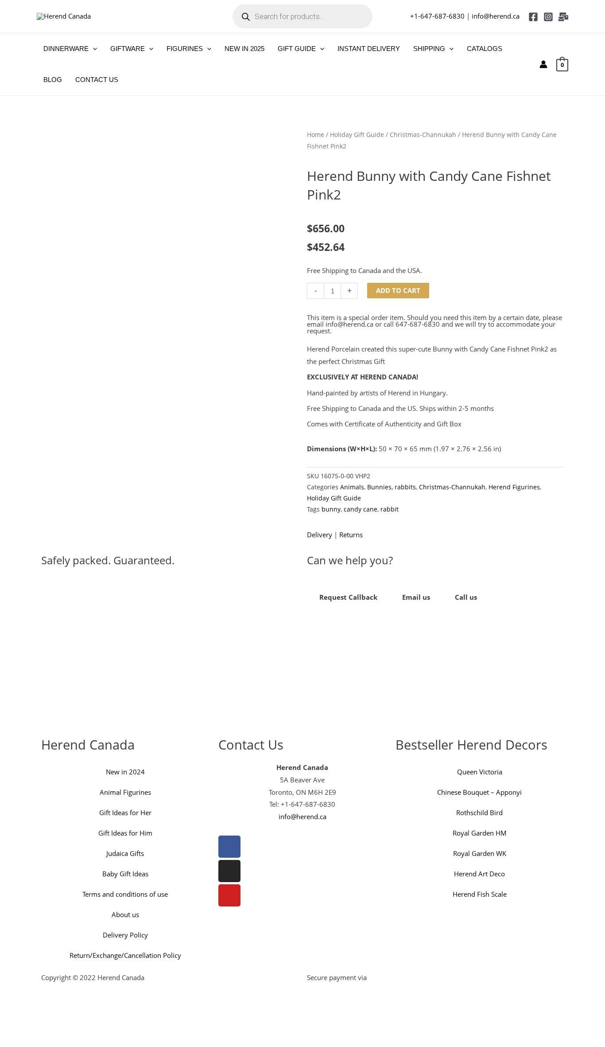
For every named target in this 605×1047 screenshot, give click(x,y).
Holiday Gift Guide (357, 134)
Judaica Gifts (125, 853)
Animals (352, 487)
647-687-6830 (418, 324)
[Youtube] (229, 895)
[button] (93, 48)
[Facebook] (533, 17)
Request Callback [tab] (348, 597)
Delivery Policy (125, 934)
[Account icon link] (543, 64)
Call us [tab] (466, 597)
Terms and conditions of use (125, 894)
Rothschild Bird (479, 812)
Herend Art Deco (479, 873)
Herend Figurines (514, 487)
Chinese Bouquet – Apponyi (479, 792)
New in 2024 (125, 771)
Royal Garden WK (479, 853)
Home (315, 134)
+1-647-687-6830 (437, 16)
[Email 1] (563, 17)
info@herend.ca (496, 16)
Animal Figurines (125, 792)
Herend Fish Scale (480, 894)
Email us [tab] (416, 597)
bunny (331, 509)
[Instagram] (548, 17)
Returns (351, 534)
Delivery (319, 534)
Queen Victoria (479, 771)
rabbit (389, 509)
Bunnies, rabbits (391, 487)
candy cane (360, 509)
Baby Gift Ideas (125, 873)
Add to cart (398, 290)
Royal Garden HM (480, 832)
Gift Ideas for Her (125, 812)
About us (125, 914)
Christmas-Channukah (423, 134)
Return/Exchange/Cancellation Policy (125, 955)
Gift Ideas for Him (125, 832)
